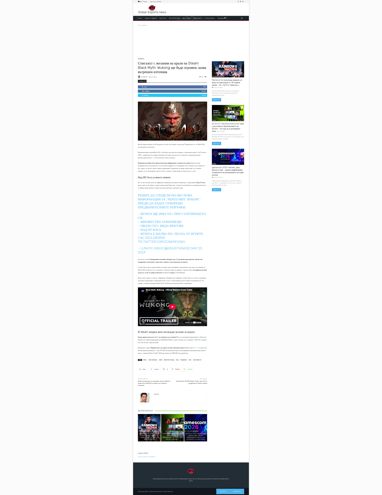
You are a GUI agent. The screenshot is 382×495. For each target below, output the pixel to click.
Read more (216, 99)
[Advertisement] (191, 41)
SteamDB (196, 348)
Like (205, 87)
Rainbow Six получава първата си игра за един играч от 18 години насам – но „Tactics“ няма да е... (227, 82)
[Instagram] (240, 1)
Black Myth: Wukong (169, 360)
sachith (145, 76)
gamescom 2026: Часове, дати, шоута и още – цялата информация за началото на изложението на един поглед (195, 436)
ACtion (144, 360)
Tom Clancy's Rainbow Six (149, 431)
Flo (212, 87)
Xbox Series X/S (197, 360)
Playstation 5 (184, 360)
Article (160, 360)
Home (139, 25)
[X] (243, 1)
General (144, 25)
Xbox (190, 360)
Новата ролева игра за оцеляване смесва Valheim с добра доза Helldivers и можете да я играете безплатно (154, 383)
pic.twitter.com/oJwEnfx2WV (161, 242)
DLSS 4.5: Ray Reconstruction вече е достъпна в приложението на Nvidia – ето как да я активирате (172, 436)
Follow (204, 91)
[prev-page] (139, 444)
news (177, 360)
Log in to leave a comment (146, 456)
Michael (214, 131)
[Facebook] (238, 1)
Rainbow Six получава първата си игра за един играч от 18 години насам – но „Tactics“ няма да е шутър (149, 436)
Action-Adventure (152, 360)
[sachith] (139, 77)
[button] (241, 18)
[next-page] (142, 444)
